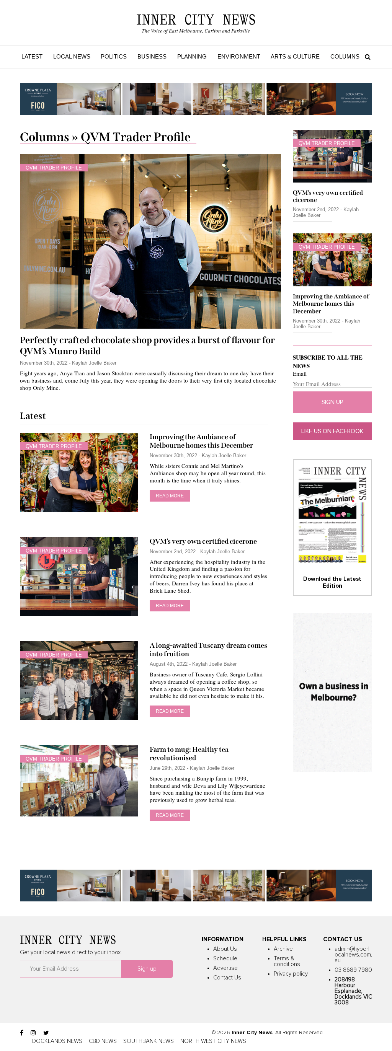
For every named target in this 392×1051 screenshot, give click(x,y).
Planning (192, 56)
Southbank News (148, 1041)
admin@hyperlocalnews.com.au (353, 954)
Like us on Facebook (332, 431)
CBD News (103, 1041)
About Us (225, 949)
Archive (283, 949)
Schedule (225, 958)
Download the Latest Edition (332, 582)
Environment (238, 56)
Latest (31, 56)
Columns (344, 56)
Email (300, 373)
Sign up (332, 402)
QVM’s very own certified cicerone (203, 541)
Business (152, 56)
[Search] (366, 56)
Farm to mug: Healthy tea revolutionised (189, 753)
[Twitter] (46, 1033)
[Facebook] (21, 1033)
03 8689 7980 (353, 970)
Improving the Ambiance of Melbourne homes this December (201, 441)
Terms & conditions (287, 961)
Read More (170, 496)
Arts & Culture (295, 56)
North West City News (213, 1041)
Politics (114, 56)
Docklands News (57, 1041)
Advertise (225, 968)
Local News (71, 56)
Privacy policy (291, 974)
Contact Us (227, 978)
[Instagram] (33, 1033)
